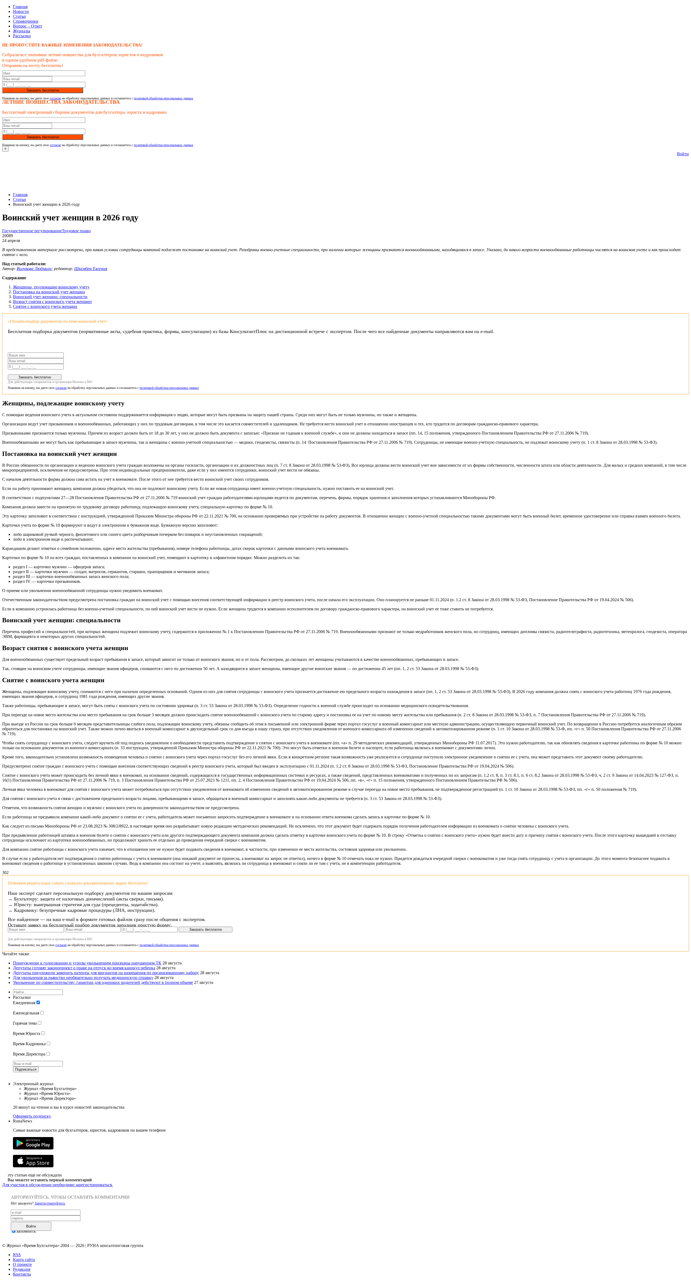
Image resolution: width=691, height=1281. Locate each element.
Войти (683, 154)
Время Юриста (26, 1033)
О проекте (22, 1264)
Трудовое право (76, 230)
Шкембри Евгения (90, 268)
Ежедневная (24, 1002)
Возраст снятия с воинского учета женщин (52, 301)
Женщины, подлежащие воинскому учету (51, 287)
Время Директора (29, 1054)
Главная (20, 6)
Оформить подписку (32, 1116)
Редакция (21, 1269)
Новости (21, 11)
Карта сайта (24, 1259)
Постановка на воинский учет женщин (49, 292)
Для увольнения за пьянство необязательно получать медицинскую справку (83, 977)
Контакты (22, 1274)
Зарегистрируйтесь (50, 1203)
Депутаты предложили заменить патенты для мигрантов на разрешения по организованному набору (106, 972)
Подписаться (25, 1069)
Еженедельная (26, 1013)
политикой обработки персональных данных (163, 98)
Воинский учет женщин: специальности (50, 296)
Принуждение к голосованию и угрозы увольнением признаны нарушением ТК (87, 963)
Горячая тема (25, 1023)
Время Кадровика (29, 1043)
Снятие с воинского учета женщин (45, 306)
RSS (17, 1254)
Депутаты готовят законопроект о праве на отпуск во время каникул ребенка (84, 968)
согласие (55, 98)
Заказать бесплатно (42, 90)
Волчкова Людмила (34, 268)
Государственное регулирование (32, 230)
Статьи (19, 16)
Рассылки (22, 35)
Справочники (25, 21)
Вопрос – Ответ (27, 26)
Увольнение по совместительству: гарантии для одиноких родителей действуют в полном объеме (103, 982)
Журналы (21, 31)
